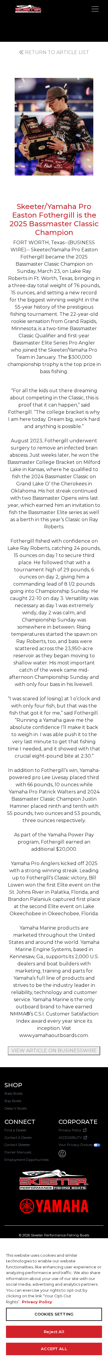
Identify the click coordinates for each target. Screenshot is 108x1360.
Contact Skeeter (17, 1145)
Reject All (54, 1331)
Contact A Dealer (18, 1138)
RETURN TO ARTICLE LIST (56, 52)
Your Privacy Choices (75, 1145)
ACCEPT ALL (54, 1348)
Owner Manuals (17, 1152)
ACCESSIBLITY (71, 1138)
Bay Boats (12, 1101)
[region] (54, 1299)
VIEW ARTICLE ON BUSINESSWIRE (54, 1050)
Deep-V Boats (15, 1108)
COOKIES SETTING (54, 1314)
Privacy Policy (70, 1130)
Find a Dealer (15, 1130)
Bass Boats (13, 1093)
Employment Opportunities (26, 1160)
